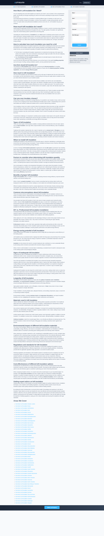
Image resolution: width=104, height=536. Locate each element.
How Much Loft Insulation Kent (22, 410)
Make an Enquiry (52, 507)
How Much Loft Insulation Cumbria (23, 498)
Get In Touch (79, 53)
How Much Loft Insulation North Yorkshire (25, 481)
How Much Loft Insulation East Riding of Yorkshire (27, 484)
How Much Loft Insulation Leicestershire (24, 441)
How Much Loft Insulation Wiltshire (23, 435)
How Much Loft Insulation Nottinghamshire (25, 454)
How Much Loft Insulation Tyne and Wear (25, 494)
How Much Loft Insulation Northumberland (25, 496)
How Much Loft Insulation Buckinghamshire (25, 416)
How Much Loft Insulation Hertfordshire (24, 408)
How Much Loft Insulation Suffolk (23, 429)
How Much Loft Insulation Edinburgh (23, 500)
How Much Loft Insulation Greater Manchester (26, 473)
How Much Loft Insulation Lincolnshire (24, 460)
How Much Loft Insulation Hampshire (24, 425)
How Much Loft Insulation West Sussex (24, 427)
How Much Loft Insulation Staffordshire (24, 465)
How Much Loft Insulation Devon (23, 488)
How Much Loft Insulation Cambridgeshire (25, 420)
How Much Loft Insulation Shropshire (24, 471)
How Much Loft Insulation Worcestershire (25, 452)
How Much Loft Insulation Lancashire (24, 490)
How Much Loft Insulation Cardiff (23, 467)
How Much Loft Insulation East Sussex (24, 422)
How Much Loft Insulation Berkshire (23, 418)
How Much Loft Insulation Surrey (23, 412)
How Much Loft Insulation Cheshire (23, 475)
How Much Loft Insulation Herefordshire (24, 463)
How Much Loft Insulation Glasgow (23, 503)
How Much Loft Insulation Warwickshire (24, 437)
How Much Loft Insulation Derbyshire (24, 458)
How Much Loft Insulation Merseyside (24, 486)
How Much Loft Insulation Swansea (23, 479)
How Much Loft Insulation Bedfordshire (24, 414)
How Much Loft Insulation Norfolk (23, 439)
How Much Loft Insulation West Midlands (25, 448)
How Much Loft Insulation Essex (23, 406)
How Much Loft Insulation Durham (23, 492)
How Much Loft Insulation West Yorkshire (25, 477)
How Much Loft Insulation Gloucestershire (25, 446)
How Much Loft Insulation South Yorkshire (25, 469)
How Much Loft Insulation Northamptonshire (25, 433)
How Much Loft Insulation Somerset (23, 450)
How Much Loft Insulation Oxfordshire (24, 431)
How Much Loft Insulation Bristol (23, 456)
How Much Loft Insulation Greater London (25, 404)
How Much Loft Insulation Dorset (23, 444)
